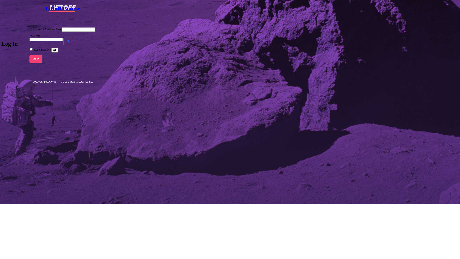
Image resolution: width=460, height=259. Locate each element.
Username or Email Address (45, 29)
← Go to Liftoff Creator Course (75, 81)
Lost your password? (44, 81)
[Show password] (68, 41)
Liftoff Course (62, 8)
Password (34, 35)
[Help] (54, 50)
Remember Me (42, 49)
